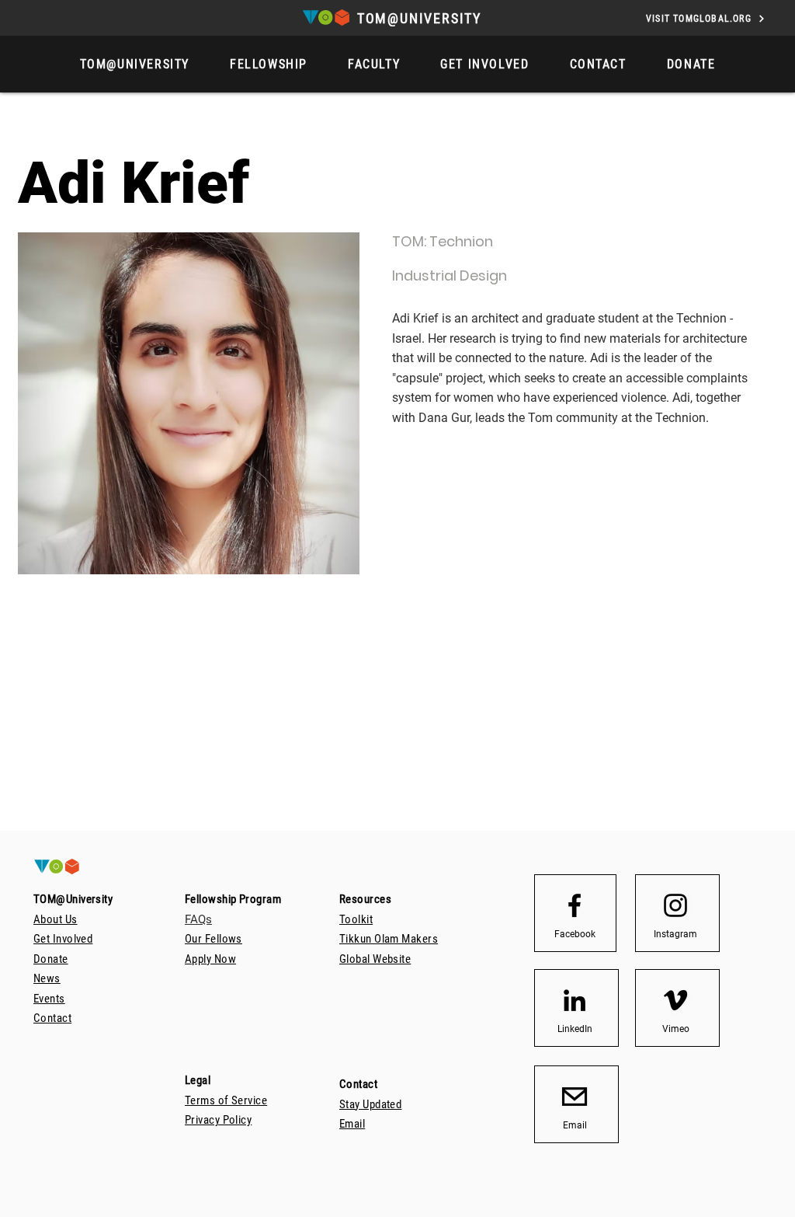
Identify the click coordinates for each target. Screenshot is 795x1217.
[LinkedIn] (574, 1000)
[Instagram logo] (675, 905)
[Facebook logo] (574, 905)
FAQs (198, 919)
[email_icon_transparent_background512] (574, 1096)
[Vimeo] (675, 1000)
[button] (691, 64)
